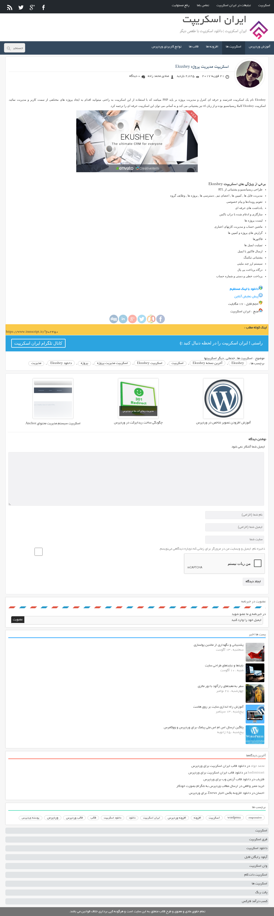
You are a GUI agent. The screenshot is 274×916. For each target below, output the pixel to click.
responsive (255, 818)
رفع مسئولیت (180, 5)
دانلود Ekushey (61, 363)
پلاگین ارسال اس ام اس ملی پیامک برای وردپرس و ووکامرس (203, 727)
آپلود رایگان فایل (256, 857)
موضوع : (258, 358)
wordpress (234, 818)
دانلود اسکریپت (112, 818)
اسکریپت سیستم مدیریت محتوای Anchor (53, 423)
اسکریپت (264, 5)
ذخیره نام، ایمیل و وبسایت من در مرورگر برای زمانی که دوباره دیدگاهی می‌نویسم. (212, 549)
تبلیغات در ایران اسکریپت (233, 5)
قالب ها (194, 46)
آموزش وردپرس (259, 46)
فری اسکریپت (258, 839)
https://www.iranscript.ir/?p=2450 (32, 332)
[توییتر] (21, 7)
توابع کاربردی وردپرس (166, 46)
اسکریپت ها (233, 46)
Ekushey (237, 363)
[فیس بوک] (43, 7)
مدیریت (36, 363)
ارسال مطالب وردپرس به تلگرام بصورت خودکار (207, 786)
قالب (93, 818)
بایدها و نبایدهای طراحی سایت (224, 665)
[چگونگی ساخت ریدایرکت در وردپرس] (138, 418)
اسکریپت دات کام (255, 875)
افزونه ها (212, 46)
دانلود (132, 818)
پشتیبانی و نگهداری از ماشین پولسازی (218, 645)
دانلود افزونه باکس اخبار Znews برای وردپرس (220, 793)
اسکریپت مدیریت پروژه (112, 363)
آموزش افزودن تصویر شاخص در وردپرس (223, 423)
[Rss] (9, 7)
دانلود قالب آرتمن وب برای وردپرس (227, 779)
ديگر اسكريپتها (214, 358)
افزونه (197, 818)
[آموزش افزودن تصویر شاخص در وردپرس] (223, 418)
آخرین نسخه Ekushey (207, 363)
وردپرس (52, 818)
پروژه (84, 363)
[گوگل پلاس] (32, 7)
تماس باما (203, 5)
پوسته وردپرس (30, 818)
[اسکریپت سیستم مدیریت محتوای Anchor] (53, 418)
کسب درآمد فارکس (254, 901)
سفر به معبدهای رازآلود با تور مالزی (220, 686)
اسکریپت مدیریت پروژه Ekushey (202, 67)
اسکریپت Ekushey (149, 363)
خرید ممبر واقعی (253, 786)
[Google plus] (132, 322)
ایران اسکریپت (151, 818)
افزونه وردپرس (177, 818)
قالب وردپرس (74, 818)
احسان (260, 793)
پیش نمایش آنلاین (246, 296)
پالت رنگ (261, 892)
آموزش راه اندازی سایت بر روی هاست (218, 707)
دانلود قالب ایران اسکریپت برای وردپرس (218, 766)
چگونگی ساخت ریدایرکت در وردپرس (138, 423)
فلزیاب (260, 779)
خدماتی (230, 358)
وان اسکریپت (258, 866)
